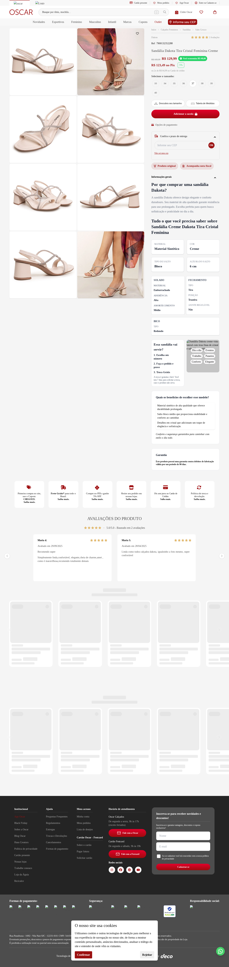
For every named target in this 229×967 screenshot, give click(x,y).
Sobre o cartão (84, 845)
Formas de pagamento (57, 848)
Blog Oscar (20, 836)
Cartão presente (140, 3)
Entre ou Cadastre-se (207, 3)
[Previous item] (7, 556)
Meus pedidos (163, 3)
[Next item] (222, 556)
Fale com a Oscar (130, 833)
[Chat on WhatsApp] (220, 951)
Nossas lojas (20, 861)
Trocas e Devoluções (56, 836)
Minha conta (83, 816)
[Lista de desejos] (201, 12)
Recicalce (19, 881)
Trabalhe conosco (23, 868)
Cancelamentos (53, 842)
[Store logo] (21, 12)
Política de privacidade (25, 848)
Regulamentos (53, 823)
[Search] (164, 12)
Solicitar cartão (84, 858)
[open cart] (215, 12)
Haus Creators (21, 842)
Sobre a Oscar (21, 829)
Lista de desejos (85, 829)
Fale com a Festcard (130, 854)
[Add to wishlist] (138, 34)
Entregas (50, 829)
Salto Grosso (200, 29)
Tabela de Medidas (205, 103)
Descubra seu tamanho (170, 103)
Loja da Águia (21, 874)
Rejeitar (147, 954)
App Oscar (184, 3)
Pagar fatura (83, 851)
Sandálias (187, 29)
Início (153, 29)
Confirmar (83, 954)
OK (211, 145)
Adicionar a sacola (183, 114)
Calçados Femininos (169, 29)
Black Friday (20, 823)
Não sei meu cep (161, 153)
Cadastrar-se (183, 867)
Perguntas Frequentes (56, 816)
